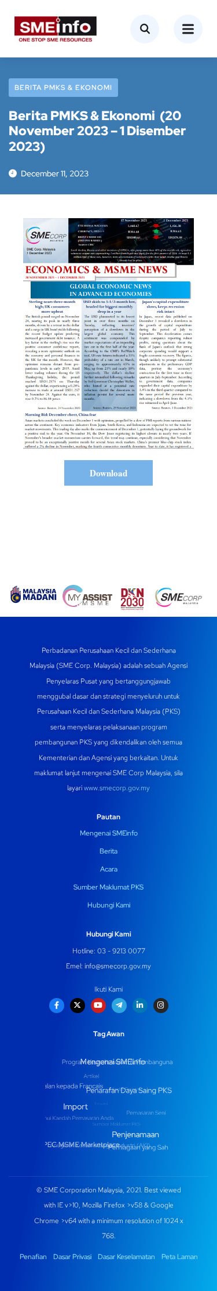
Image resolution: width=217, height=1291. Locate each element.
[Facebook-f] (56, 1005)
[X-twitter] (77, 1005)
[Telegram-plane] (119, 1005)
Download (108, 473)
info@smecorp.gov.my (117, 966)
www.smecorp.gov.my (117, 788)
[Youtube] (98, 1005)
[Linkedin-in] (140, 1005)
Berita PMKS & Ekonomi (63, 87)
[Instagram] (160, 1005)
